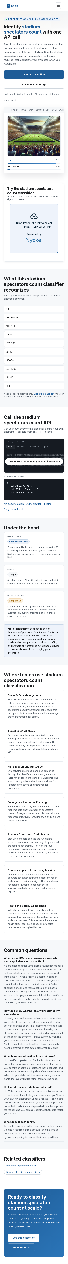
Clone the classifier (44, 393)
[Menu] (58, 5)
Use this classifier (34, 74)
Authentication (34, 504)
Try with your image (34, 84)
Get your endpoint (13, 509)
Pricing (47, 504)
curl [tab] (10, 446)
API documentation (14, 504)
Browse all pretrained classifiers (23, 1172)
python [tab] (20, 446)
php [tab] (46, 446)
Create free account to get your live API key (34, 461)
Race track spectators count (21, 1165)
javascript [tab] (34, 446)
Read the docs (21, 1247)
